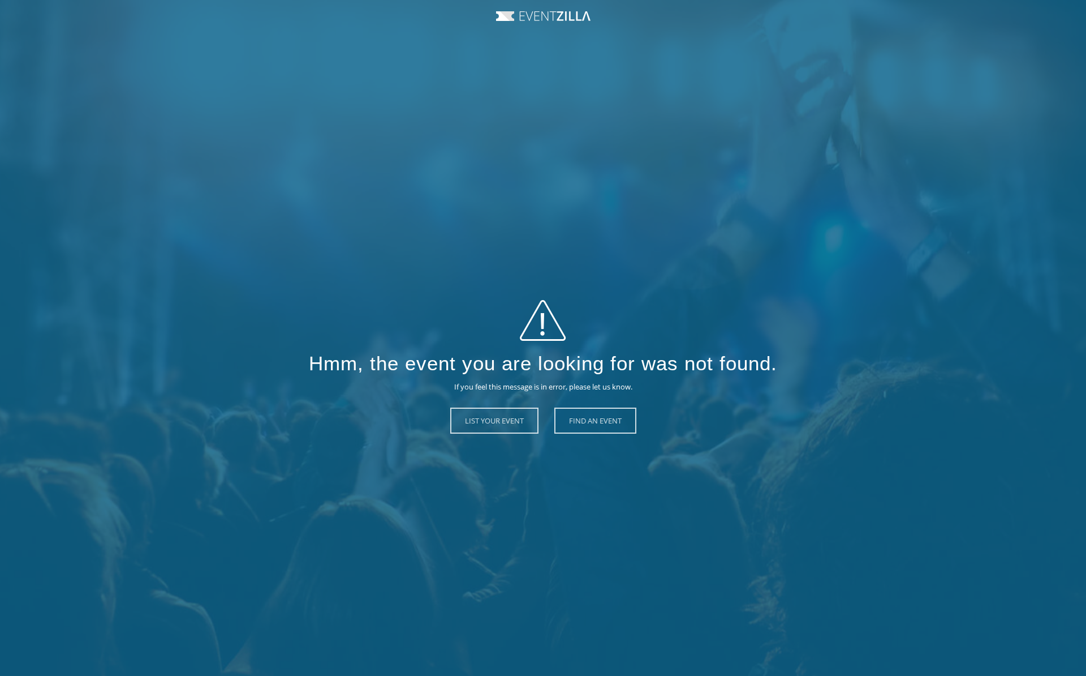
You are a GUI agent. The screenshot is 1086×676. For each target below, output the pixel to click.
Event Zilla (543, 16)
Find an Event (595, 421)
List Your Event (494, 421)
